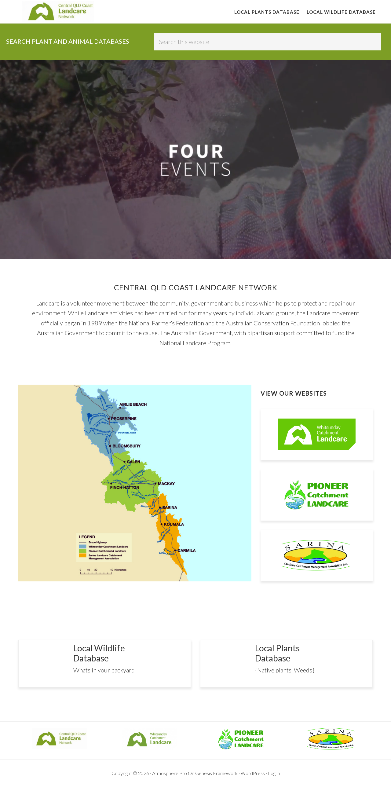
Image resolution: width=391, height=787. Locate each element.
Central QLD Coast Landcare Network (58, 11)
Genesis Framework (216, 773)
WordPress (253, 773)
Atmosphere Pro (169, 773)
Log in (274, 773)
